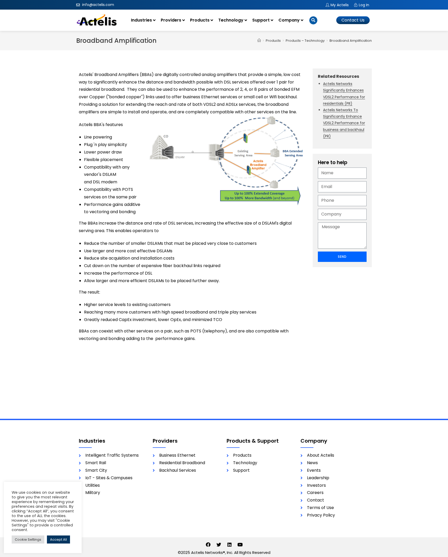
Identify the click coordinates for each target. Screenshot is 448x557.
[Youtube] (240, 544)
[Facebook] (208, 544)
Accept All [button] (58, 539)
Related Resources (338, 76)
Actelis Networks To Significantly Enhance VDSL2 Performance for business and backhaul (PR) (344, 123)
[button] (353, 20)
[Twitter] (218, 544)
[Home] (259, 40)
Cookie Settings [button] (28, 539)
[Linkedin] (229, 544)
